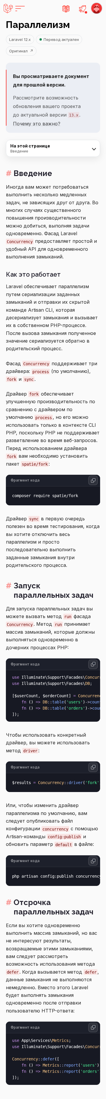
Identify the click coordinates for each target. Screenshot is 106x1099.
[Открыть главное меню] (14, 8)
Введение (33, 173)
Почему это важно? (36, 124)
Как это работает (33, 274)
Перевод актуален (61, 39)
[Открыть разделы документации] (66, 8)
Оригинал (21, 51)
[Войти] (96, 8)
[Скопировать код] (93, 480)
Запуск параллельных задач (53, 590)
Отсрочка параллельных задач (53, 907)
